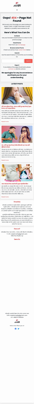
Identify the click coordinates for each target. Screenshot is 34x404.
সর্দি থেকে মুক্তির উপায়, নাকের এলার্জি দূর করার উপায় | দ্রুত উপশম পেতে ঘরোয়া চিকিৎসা (16, 107)
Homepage (21, 45)
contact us (11, 69)
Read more (5, 121)
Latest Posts (22, 50)
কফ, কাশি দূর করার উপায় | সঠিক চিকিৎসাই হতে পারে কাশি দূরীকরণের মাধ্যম (16, 146)
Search (28, 61)
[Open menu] (17, 10)
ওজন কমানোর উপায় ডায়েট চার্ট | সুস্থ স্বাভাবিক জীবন (15, 184)
